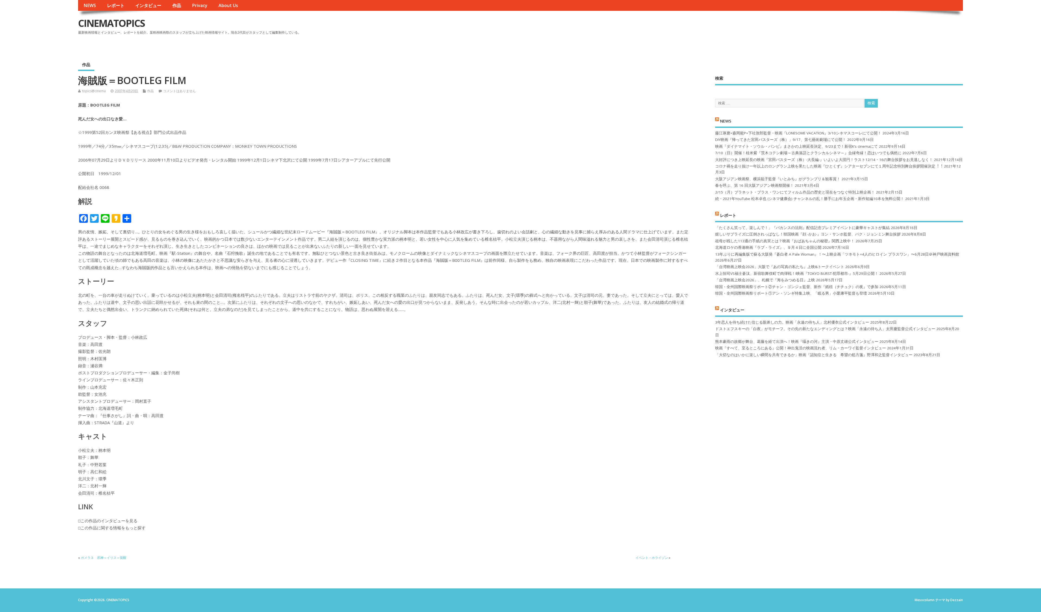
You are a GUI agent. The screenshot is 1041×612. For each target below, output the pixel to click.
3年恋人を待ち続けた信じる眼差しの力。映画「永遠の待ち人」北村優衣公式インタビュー (792, 322)
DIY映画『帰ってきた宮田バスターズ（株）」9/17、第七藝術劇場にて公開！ (780, 139)
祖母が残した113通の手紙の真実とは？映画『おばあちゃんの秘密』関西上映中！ (784, 241)
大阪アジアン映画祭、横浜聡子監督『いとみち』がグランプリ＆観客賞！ (777, 178)
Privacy (199, 5)
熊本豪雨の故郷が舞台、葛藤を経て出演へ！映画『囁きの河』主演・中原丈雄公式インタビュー (796, 341)
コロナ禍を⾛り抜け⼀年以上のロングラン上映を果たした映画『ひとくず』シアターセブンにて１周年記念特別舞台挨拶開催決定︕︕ (829, 166)
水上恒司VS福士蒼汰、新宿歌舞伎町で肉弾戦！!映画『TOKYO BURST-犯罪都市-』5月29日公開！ (796, 273)
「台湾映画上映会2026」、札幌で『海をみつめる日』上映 (765, 280)
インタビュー (148, 5)
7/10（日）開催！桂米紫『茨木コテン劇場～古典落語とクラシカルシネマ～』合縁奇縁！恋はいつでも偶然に (808, 152)
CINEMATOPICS (111, 23)
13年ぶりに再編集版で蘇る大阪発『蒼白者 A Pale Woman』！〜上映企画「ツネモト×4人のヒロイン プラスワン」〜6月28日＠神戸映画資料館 (837, 254)
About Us (228, 5)
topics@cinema (94, 91)
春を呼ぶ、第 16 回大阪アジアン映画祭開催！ (754, 185)
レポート (115, 5)
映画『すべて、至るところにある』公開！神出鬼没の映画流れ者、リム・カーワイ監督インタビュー (800, 348)
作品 (176, 5)
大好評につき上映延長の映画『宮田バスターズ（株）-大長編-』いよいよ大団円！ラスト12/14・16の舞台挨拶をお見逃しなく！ (824, 159)
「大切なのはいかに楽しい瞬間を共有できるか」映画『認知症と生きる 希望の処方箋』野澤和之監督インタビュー (814, 354)
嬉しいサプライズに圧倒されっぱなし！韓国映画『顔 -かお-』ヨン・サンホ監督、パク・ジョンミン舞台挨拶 (808, 234)
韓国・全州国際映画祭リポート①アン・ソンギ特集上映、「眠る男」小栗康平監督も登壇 (791, 293)
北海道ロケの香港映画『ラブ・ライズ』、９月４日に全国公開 (768, 247)
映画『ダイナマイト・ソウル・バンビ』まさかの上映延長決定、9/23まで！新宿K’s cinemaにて (796, 146)
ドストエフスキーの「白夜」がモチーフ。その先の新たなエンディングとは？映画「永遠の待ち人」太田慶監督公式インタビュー (825, 328)
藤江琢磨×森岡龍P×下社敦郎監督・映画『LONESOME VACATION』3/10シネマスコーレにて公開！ (798, 133)
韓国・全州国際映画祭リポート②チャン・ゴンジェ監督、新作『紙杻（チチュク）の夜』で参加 (796, 286)
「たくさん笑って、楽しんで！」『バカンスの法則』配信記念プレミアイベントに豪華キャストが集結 (802, 227)
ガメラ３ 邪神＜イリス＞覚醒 (103, 557)
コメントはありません (179, 91)
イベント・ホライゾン (651, 557)
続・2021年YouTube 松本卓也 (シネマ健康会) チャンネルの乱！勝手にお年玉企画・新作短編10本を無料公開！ (809, 198)
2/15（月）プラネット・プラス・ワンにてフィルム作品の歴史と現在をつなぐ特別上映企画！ (795, 192)
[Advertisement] (859, 27)
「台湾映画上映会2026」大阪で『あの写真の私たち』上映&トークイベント (779, 266)
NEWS (89, 5)
